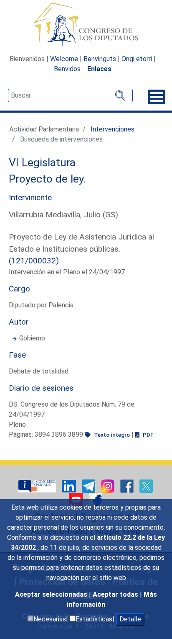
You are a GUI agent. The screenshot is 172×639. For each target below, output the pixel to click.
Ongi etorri (136, 59)
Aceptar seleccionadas (52, 594)
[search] (70, 95)
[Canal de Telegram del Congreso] (89, 486)
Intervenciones (112, 129)
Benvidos (67, 69)
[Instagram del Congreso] (108, 486)
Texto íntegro (111, 434)
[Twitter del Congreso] (146, 486)
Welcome (64, 59)
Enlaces (99, 69)
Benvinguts (99, 59)
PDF (147, 434)
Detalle (130, 619)
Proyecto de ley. (47, 179)
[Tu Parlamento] (38, 486)
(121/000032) (34, 260)
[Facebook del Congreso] (127, 486)
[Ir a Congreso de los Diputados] (86, 24)
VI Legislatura (42, 162)
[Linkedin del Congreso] (70, 486)
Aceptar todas (116, 594)
